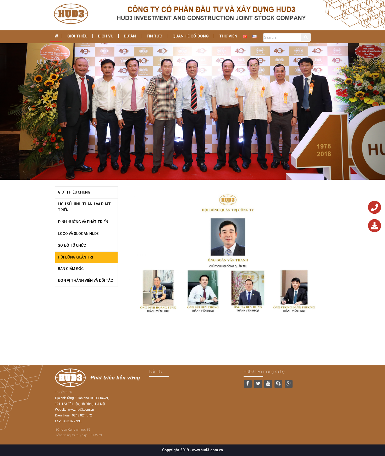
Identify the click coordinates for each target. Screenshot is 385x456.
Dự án (130, 36)
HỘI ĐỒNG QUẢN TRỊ (75, 257)
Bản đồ (155, 371)
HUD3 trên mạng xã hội (264, 371)
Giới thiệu (77, 36)
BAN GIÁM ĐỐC (71, 268)
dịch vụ (105, 36)
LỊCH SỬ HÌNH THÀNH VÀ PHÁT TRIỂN (84, 207)
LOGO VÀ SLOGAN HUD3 (78, 233)
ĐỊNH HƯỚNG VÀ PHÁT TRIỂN (83, 221)
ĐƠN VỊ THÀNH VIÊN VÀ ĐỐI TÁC (85, 280)
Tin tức (154, 36)
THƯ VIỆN (228, 36)
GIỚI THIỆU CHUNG (74, 192)
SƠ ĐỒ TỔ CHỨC (72, 245)
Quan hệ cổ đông (191, 36)
